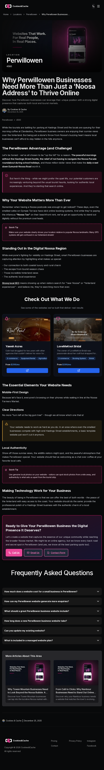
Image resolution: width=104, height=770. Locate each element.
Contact (54, 746)
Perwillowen (31, 14)
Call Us (16, 552)
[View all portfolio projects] (27, 370)
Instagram (91, 741)
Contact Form (58, 552)
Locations (17, 14)
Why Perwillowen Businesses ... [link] (55, 14)
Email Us (35, 552)
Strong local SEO (10, 283)
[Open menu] (98, 6)
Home (6, 14)
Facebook (91, 746)
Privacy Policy (75, 741)
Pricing (54, 741)
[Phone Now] (93, 6)
